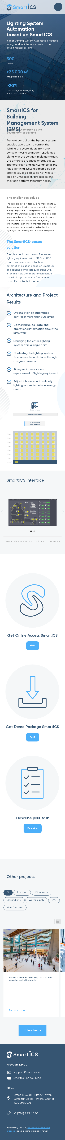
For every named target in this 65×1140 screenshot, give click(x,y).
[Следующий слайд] (63, 512)
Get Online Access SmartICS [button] (32, 636)
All (8, 892)
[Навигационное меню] (58, 7)
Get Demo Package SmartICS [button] (32, 727)
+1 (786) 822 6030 (26, 1113)
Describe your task (32, 818)
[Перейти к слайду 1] (31, 531)
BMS (54, 900)
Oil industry (41, 892)
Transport (22, 892)
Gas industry (14, 900)
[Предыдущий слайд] (2, 512)
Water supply (36, 900)
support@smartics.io (27, 1072)
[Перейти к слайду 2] (34, 531)
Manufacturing (15, 907)
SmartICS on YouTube (27, 1078)
